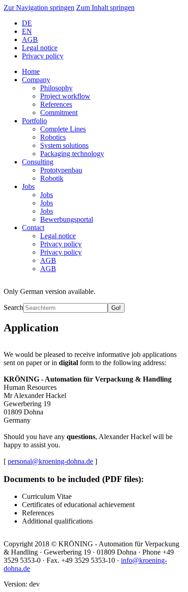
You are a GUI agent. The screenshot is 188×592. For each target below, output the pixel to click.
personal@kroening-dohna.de (50, 461)
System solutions (64, 145)
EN (27, 31)
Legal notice (39, 48)
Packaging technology (72, 153)
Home (31, 71)
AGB (30, 39)
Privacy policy (42, 56)
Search (13, 307)
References (56, 104)
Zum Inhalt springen (105, 7)
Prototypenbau (61, 170)
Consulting (37, 162)
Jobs (28, 186)
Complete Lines (63, 129)
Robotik (51, 178)
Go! (116, 307)
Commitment (59, 112)
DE (27, 23)
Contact (33, 227)
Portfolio (34, 121)
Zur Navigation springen (39, 7)
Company (36, 80)
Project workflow (65, 96)
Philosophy (56, 88)
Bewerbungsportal (66, 219)
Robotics (53, 137)
